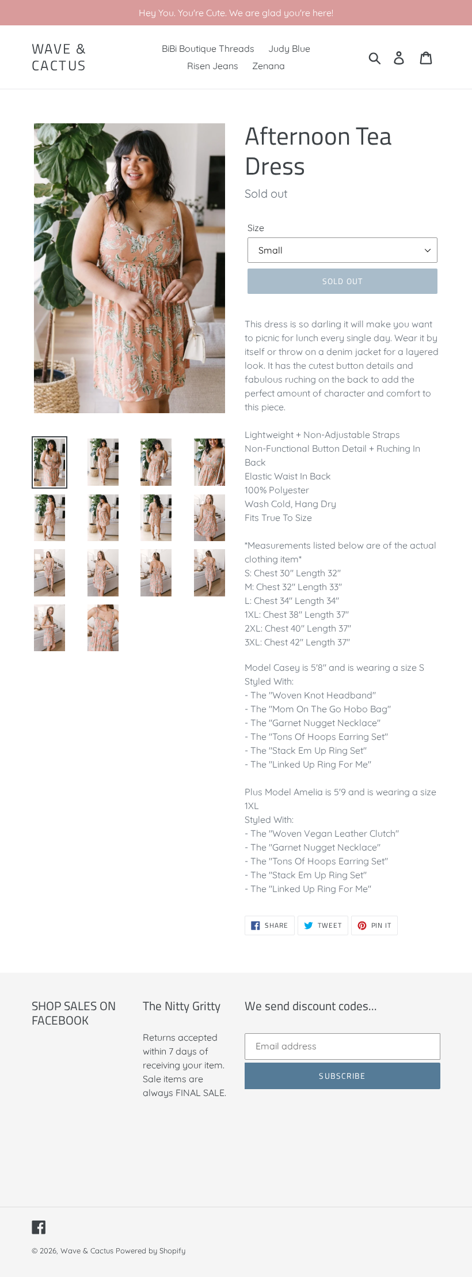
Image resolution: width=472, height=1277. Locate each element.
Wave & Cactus (59, 57)
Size (256, 227)
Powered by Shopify (150, 1250)
